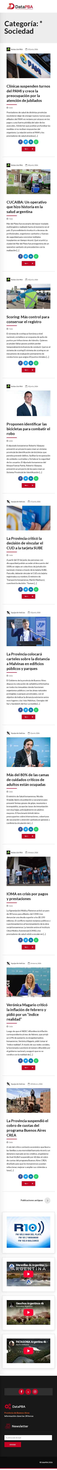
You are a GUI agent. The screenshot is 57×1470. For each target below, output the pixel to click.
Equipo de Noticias (18, 502)
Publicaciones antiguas (32, 1200)
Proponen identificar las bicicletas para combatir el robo (28, 429)
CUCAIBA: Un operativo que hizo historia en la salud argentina (27, 207)
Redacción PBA (17, 49)
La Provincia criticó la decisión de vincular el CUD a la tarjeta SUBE (25, 543)
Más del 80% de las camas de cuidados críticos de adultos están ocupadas (28, 780)
